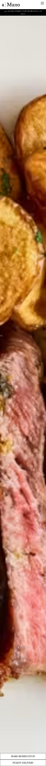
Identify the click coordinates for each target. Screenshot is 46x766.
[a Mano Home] (11, 4)
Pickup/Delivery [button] (23, 763)
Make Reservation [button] (23, 756)
